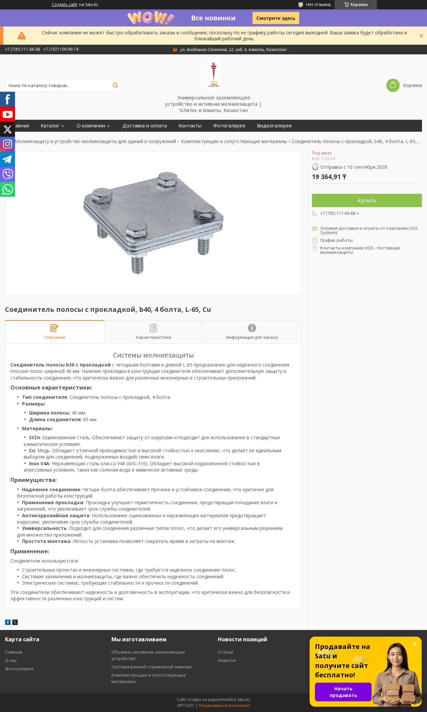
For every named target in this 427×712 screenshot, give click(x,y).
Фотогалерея (229, 125)
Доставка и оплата (144, 125)
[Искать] (115, 85)
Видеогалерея (274, 125)
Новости (227, 660)
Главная (19, 125)
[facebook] (8, 623)
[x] (15, 623)
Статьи (225, 652)
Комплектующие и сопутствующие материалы (234, 141)
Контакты (189, 125)
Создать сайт (64, 4)
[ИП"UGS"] (213, 74)
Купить (367, 200)
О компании (91, 125)
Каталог (50, 125)
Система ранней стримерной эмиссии (151, 667)
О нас (11, 660)
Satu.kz (243, 699)
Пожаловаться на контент (224, 705)
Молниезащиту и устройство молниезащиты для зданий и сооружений (95, 141)
